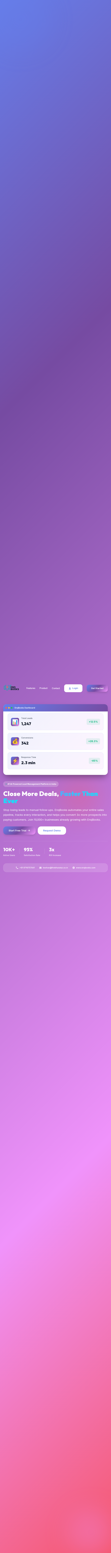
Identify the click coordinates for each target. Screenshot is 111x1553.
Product (44, 688)
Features (30, 688)
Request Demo (52, 830)
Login (75, 688)
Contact (56, 688)
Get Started (97, 688)
